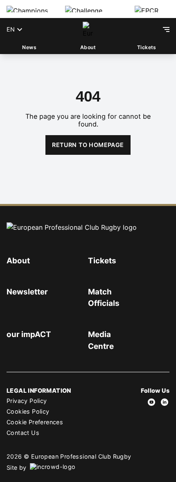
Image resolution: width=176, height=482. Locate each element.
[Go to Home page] (88, 29)
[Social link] (151, 402)
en (11, 29)
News (29, 47)
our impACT (29, 334)
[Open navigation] (166, 29)
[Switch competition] (29, 9)
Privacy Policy (27, 400)
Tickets (146, 47)
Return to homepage (88, 144)
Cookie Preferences (35, 422)
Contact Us (23, 432)
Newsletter (27, 291)
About (88, 47)
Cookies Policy (28, 411)
